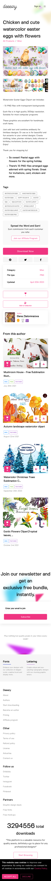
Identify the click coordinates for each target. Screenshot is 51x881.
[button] (44, 6)
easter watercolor (30, 210)
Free (11, 381)
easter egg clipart (11, 210)
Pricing (6, 715)
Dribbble (7, 772)
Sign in (37, 6)
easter (35, 197)
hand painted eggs (28, 193)
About (5, 695)
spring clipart (29, 206)
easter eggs (9, 197)
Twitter (6, 777)
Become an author (11, 710)
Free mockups (9, 815)
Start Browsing (26, 855)
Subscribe (25, 617)
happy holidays (23, 197)
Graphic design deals (12, 805)
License (6, 748)
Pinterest (7, 792)
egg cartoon (16, 202)
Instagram (7, 782)
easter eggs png (11, 214)
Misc (19, 41)
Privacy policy (9, 733)
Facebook (7, 787)
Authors (6, 700)
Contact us (8, 758)
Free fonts (7, 810)
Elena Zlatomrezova (28, 316)
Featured (18, 381)
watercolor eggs (11, 193)
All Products (9, 41)
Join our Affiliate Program (25, 238)
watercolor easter (12, 206)
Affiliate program (10, 720)
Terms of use (8, 738)
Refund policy (9, 743)
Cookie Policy (40, 868)
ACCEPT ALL (10, 876)
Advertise (7, 753)
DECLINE (26, 876)
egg (6, 202)
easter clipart (31, 202)
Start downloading (11, 705)
